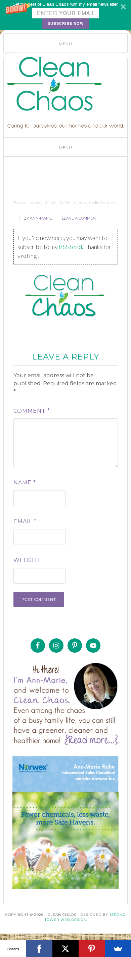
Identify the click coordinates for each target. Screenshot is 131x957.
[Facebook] (39, 948)
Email (25, 521)
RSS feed (70, 246)
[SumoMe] (118, 948)
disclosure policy (88, 202)
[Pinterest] (92, 948)
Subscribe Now (66, 23)
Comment (31, 411)
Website (27, 560)
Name (24, 482)
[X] (65, 948)
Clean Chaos (57, 84)
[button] (65, 15)
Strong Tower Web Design (85, 917)
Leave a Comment (80, 218)
